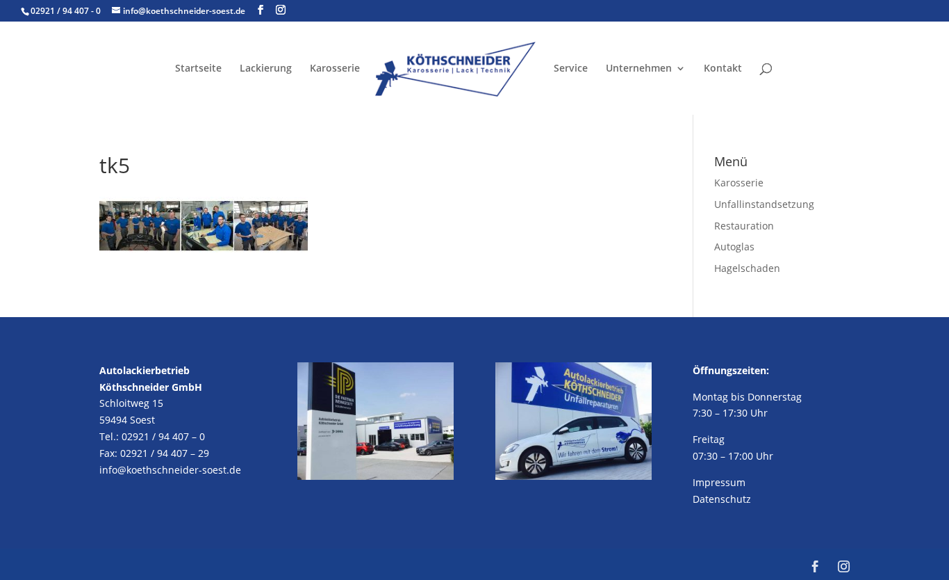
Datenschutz (722, 499)
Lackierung (266, 68)
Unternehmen (639, 68)
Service (571, 68)
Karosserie (335, 68)
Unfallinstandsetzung (764, 204)
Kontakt (723, 68)
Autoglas (734, 246)
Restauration (744, 225)
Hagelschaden (747, 268)
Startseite (198, 68)
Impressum (719, 482)
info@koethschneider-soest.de (170, 469)
